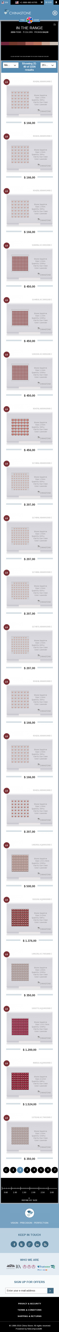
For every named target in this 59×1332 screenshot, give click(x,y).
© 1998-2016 (15, 1325)
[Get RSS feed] (45, 1244)
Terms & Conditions (29, 1310)
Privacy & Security (29, 1303)
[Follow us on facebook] (14, 1244)
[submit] (50, 1290)
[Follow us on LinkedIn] (37, 1244)
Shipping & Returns (30, 1316)
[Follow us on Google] (29, 1244)
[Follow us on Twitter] (22, 1244)
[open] (15, 65)
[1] (55, 24)
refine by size (29, 1200)
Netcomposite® (34, 1329)
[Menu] (55, 13)
